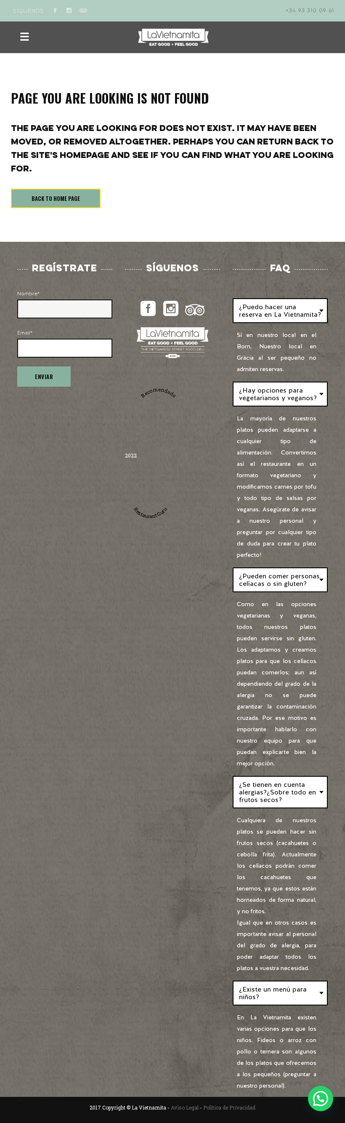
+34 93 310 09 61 (310, 10)
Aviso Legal (185, 1107)
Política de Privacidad (229, 1107)
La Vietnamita (142, 466)
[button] (320, 1098)
